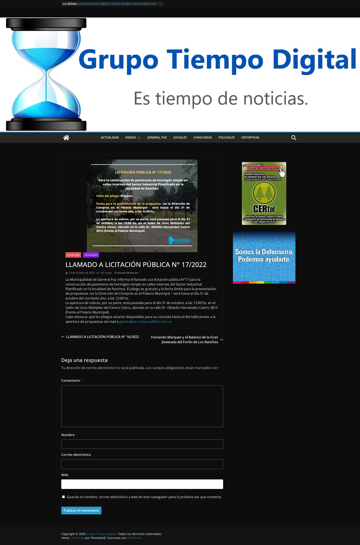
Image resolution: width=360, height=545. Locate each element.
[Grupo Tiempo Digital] (180, 19)
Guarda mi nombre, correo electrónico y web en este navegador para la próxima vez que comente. (144, 497)
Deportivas (250, 137)
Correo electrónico (76, 454)
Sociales (180, 137)
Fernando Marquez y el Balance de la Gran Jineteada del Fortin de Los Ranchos (184, 339)
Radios (130, 137)
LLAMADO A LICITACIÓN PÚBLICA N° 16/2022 (102, 336)
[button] (138, 138)
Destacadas (91, 254)
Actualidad (110, 137)
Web (64, 475)
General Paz (157, 137)
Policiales (227, 137)
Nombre (68, 435)
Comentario (72, 380)
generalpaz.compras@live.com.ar (145, 321)
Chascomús (203, 137)
